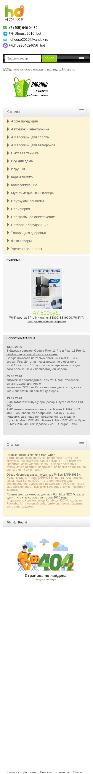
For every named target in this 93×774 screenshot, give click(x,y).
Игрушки (17, 169)
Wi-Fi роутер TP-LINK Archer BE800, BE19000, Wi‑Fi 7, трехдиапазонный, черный (46, 319)
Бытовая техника (24, 153)
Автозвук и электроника (29, 129)
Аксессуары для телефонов (32, 145)
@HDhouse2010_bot (24, 33)
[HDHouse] (14, 6)
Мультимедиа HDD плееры (32, 193)
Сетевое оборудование (28, 225)
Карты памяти (21, 177)
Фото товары (20, 241)
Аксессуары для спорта (29, 137)
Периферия (19, 209)
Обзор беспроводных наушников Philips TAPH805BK (43, 474)
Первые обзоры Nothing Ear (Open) (31, 454)
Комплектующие (23, 185)
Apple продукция (23, 121)
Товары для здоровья (27, 233)
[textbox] (23, 58)
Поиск (49, 58)
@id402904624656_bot (26, 45)
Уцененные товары (25, 249)
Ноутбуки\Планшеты (26, 201)
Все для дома (21, 161)
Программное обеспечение (32, 217)
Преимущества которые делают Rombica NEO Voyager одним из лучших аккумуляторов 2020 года (45, 496)
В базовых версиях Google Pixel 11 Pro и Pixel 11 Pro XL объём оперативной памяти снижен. (45, 352)
